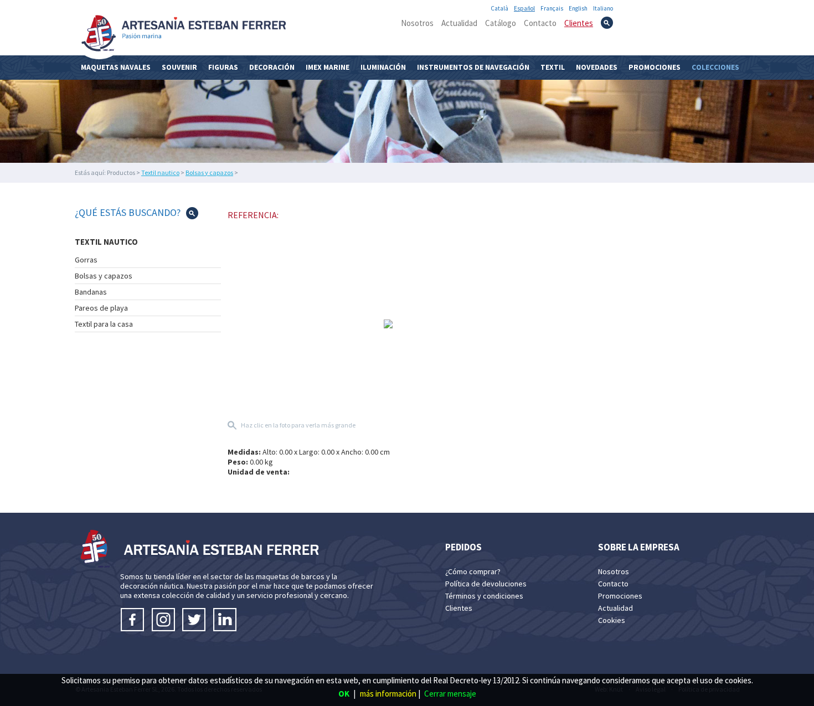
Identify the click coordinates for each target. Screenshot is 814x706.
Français (551, 8)
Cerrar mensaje (450, 693)
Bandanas (91, 292)
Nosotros (417, 23)
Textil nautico (160, 172)
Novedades (596, 67)
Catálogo (500, 23)
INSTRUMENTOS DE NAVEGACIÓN (473, 67)
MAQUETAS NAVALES (116, 67)
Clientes (578, 23)
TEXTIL (552, 67)
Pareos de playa (101, 308)
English (578, 8)
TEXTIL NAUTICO (106, 241)
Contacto (540, 23)
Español (524, 8)
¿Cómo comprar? (473, 571)
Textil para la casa (104, 324)
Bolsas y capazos (209, 172)
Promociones (654, 67)
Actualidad (459, 23)
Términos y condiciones (484, 596)
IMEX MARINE (327, 67)
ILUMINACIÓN (383, 67)
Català (499, 8)
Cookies (611, 620)
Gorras (86, 260)
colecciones (715, 67)
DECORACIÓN (272, 67)
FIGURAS (223, 67)
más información (388, 693)
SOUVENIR (179, 67)
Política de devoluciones (486, 584)
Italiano (603, 8)
